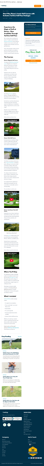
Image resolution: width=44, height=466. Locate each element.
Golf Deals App (26, 429)
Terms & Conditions (39, 463)
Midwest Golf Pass (27, 421)
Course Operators (5, 444)
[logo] (11, 413)
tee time (9, 235)
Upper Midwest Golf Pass (28, 424)
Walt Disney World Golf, (8, 41)
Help (29, 439)
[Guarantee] (35, 451)
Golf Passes (26, 416)
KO (31, 444)
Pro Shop (3, 452)
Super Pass (25, 418)
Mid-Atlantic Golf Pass (27, 419)
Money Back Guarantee (6, 441)
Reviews (3, 454)
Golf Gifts (3, 446)
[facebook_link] (4, 424)
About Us (3, 439)
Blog (24, 432)
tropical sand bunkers (10, 162)
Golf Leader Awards (27, 434)
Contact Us (30, 441)
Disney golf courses (12, 277)
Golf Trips (3, 455)
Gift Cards (4, 447)
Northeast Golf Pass (27, 426)
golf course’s (10, 93)
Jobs (3, 449)
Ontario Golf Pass (27, 427)
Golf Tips (4, 374)
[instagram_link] (9, 424)
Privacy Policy (33, 463)
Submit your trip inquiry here (13, 327)
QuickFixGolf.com (11, 381)
